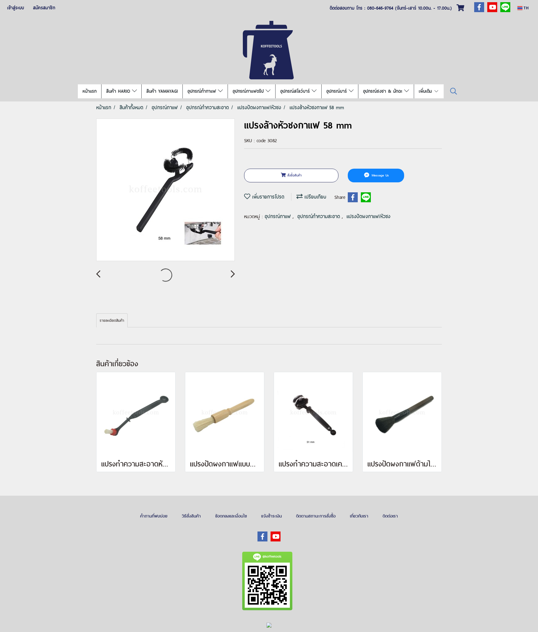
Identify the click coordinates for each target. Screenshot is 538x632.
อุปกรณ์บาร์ (337, 91)
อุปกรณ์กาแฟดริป (249, 91)
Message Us (379, 175)
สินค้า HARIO (119, 91)
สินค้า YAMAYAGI (162, 91)
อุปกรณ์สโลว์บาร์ (296, 91)
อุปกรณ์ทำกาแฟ (202, 91)
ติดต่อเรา (390, 516)
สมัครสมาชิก (44, 7)
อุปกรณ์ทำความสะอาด (319, 216)
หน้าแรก (90, 91)
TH (525, 8)
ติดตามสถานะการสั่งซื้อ (316, 516)
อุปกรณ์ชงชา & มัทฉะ (383, 91)
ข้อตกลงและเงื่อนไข (231, 516)
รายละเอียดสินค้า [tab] (112, 320)
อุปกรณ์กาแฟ (279, 216)
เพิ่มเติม (426, 91)
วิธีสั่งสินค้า (191, 516)
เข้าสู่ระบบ (15, 7)
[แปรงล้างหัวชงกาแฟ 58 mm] (165, 190)
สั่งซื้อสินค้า (294, 175)
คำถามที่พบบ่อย (154, 516)
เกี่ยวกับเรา (359, 516)
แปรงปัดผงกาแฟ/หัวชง (368, 216)
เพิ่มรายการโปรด (267, 197)
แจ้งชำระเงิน (271, 516)
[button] (453, 91)
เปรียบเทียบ (314, 197)
